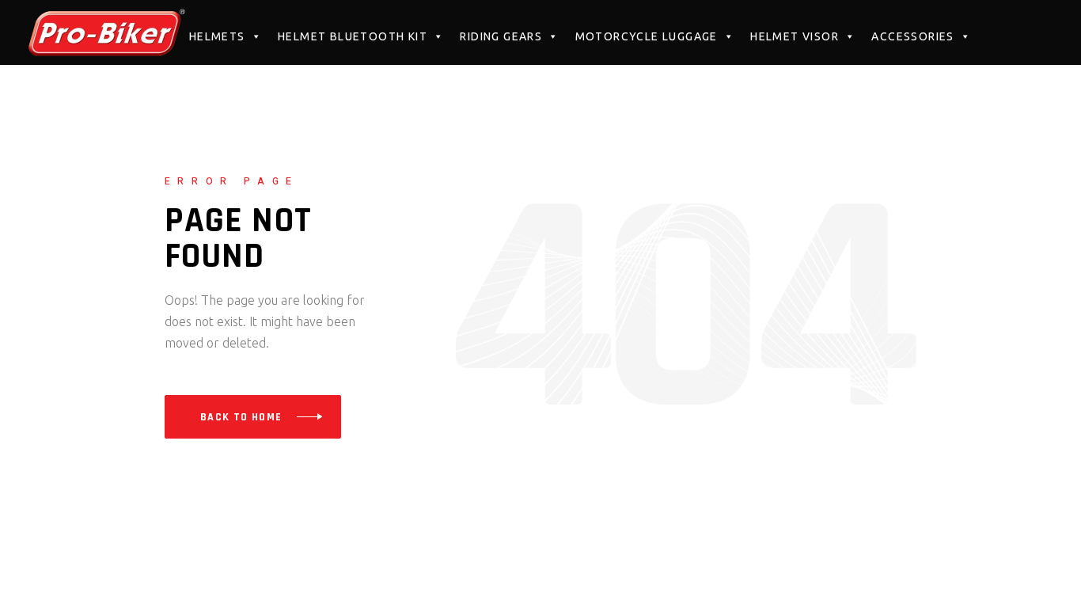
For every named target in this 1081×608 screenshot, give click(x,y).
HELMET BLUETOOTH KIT (352, 36)
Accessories (912, 36)
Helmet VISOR (794, 36)
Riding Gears (501, 36)
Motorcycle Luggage (646, 36)
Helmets (217, 36)
